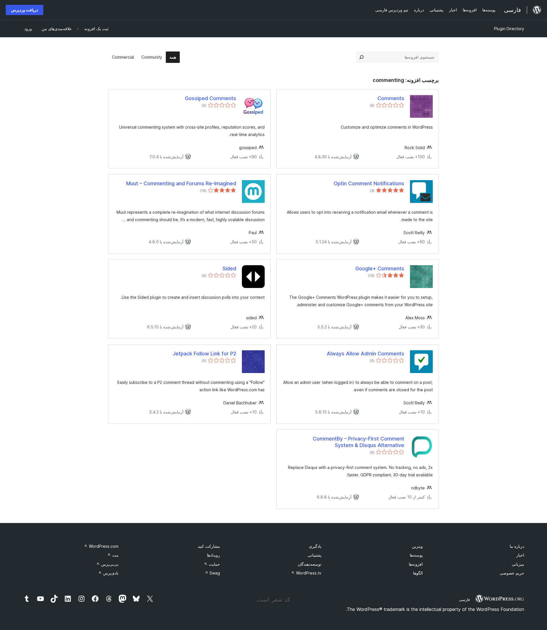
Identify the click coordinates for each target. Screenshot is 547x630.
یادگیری (315, 546)
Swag (212, 573)
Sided (229, 268)
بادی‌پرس (108, 573)
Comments (390, 98)
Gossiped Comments (210, 98)
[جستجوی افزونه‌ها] (361, 57)
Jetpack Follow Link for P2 (204, 354)
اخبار (520, 555)
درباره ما (517, 546)
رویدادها (213, 555)
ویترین (417, 546)
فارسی (464, 599)
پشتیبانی (314, 555)
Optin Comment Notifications (369, 183)
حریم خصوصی (512, 573)
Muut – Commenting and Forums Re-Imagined (181, 183)
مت (113, 555)
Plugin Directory (509, 28)
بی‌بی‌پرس (107, 564)
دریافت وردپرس (24, 9)
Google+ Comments (379, 268)
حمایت (212, 564)
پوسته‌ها (416, 555)
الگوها (418, 573)
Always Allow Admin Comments (365, 354)
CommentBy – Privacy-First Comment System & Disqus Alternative (358, 442)
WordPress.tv (306, 573)
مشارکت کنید (209, 546)
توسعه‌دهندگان (309, 564)
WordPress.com (101, 546)
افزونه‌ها (416, 564)
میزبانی (518, 564)
